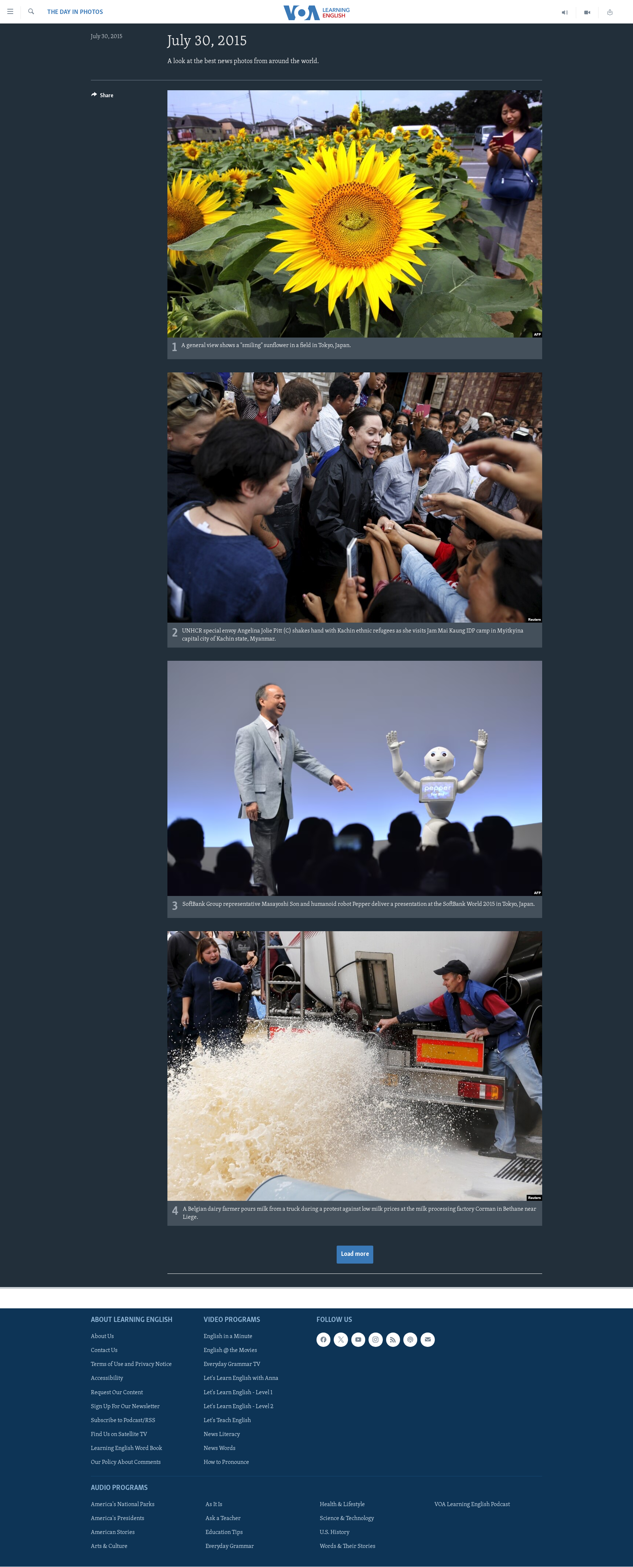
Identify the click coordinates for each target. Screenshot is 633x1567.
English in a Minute (228, 1337)
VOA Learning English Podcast (472, 1505)
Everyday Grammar (230, 1546)
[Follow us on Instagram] (375, 1339)
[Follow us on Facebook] (323, 1339)
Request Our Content (117, 1392)
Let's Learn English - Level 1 (238, 1392)
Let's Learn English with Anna (241, 1378)
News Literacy (222, 1434)
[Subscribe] (427, 1339)
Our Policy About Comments (126, 1462)
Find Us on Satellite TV (119, 1434)
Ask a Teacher (223, 1519)
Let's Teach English (227, 1421)
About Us (102, 1337)
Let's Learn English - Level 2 (238, 1407)
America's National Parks (123, 1505)
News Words (220, 1448)
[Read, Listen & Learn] (610, 12)
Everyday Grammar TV (232, 1364)
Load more (355, 1254)
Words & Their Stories (347, 1546)
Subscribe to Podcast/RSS (123, 1421)
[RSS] (393, 1339)
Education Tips (224, 1532)
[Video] (587, 12)
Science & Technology (347, 1519)
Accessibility (107, 1378)
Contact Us (104, 1350)
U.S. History (334, 1532)
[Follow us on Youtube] (358, 1339)
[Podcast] (410, 1339)
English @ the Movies (230, 1350)
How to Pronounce (226, 1462)
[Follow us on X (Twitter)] (341, 1339)
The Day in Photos (75, 12)
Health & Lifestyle (342, 1505)
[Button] (102, 97)
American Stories (113, 1532)
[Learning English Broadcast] (565, 12)
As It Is (214, 1505)
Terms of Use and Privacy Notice (131, 1364)
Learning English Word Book (126, 1448)
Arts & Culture (109, 1546)
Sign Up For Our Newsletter (125, 1407)
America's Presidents (117, 1519)
